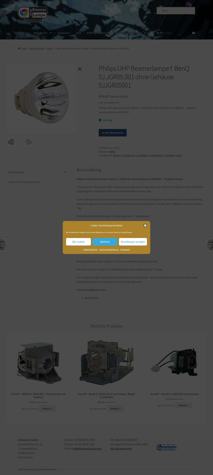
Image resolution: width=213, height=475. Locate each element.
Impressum (125, 249)
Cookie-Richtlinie (90, 249)
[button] (145, 225)
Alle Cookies (78, 241)
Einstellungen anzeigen (133, 241)
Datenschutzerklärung (109, 249)
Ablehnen (105, 241)
